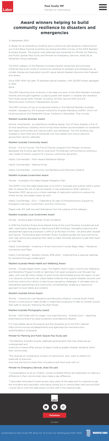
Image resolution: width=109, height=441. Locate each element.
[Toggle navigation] (103, 7)
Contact (54, 422)
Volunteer (54, 415)
